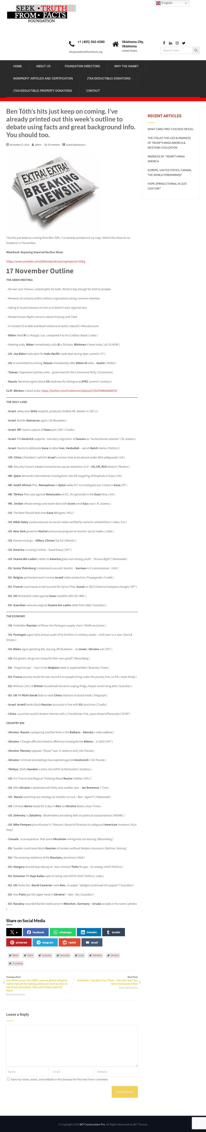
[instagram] (177, 43)
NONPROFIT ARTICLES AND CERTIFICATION (43, 78)
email (94, 942)
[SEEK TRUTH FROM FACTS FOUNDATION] (41, 3)
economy (46, 955)
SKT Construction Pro (92, 1124)
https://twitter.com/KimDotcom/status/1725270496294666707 (79, 391)
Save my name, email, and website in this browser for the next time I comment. (59, 1079)
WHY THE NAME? (126, 66)
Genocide (65, 955)
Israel (81, 955)
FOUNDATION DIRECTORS (82, 66)
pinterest (21, 942)
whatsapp (65, 932)
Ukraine (115, 955)
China (30, 955)
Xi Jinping (17, 963)
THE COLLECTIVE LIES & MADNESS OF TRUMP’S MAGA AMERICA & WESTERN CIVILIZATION (169, 142)
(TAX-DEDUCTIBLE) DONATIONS (109, 78)
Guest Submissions (75, 144)
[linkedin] (170, 43)
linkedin (92, 932)
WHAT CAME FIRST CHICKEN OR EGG (170, 129)
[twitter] (183, 43)
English (166, 3)
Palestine (97, 955)
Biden (15, 955)
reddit (72, 942)
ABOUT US (43, 66)
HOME (17, 66)
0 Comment (54, 144)
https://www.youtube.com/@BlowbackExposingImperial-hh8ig (45, 261)
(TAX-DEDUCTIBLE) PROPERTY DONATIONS (42, 91)
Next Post (107, 980)
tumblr (116, 932)
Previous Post (36, 983)
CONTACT (93, 91)
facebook (38, 932)
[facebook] (164, 43)
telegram (47, 942)
